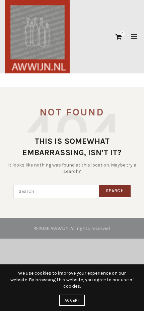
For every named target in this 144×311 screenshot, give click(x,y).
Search (115, 191)
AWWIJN (60, 228)
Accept (72, 300)
